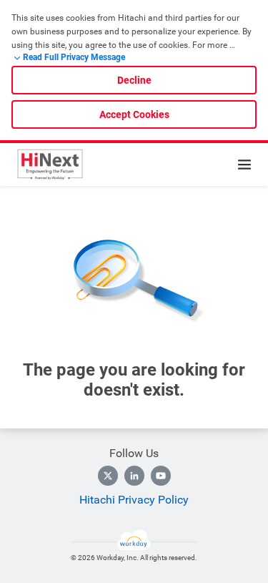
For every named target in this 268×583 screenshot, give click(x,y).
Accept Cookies (134, 114)
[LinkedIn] (134, 476)
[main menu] (244, 164)
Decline (134, 80)
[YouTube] (161, 476)
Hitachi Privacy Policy (134, 499)
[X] (108, 476)
